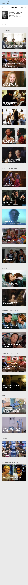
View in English (5, 3)
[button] (2, 7)
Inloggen (23, 7)
